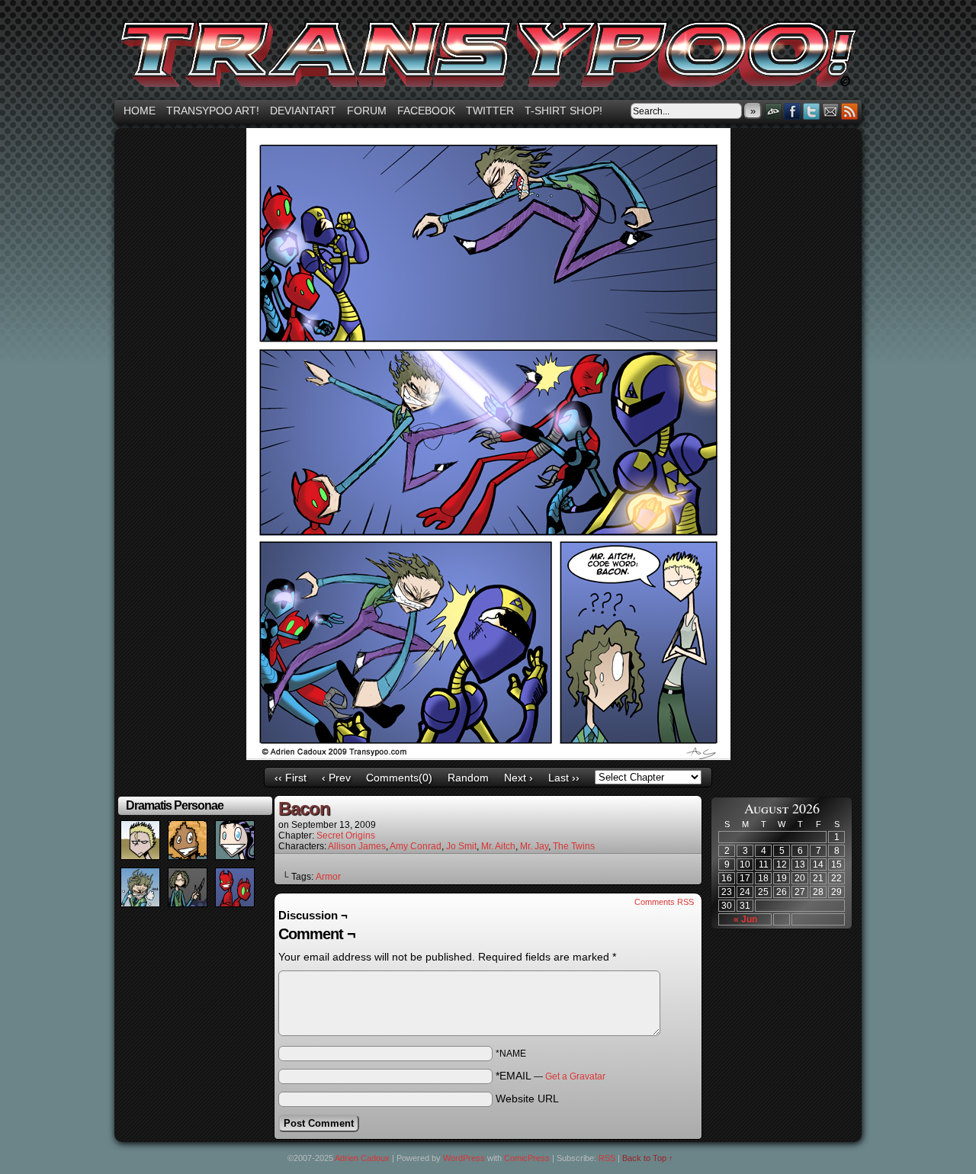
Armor (328, 876)
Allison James (357, 846)
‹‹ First (290, 777)
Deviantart (303, 110)
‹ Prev (336, 777)
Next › (518, 777)
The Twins (574, 846)
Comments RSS (664, 901)
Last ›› (564, 777)
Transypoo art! (212, 110)
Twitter (490, 110)
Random (468, 777)
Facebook (426, 110)
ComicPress (527, 1158)
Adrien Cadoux (362, 1158)
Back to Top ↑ (647, 1158)
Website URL (527, 1098)
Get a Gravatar (575, 1076)
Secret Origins (345, 835)
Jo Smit (461, 846)
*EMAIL (550, 1076)
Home (140, 110)
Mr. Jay (534, 846)
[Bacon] (488, 756)
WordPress (464, 1158)
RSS (849, 110)
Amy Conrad (415, 846)
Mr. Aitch (498, 846)
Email (830, 110)
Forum (367, 110)
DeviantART (773, 110)
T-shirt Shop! (563, 110)
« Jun (745, 919)
